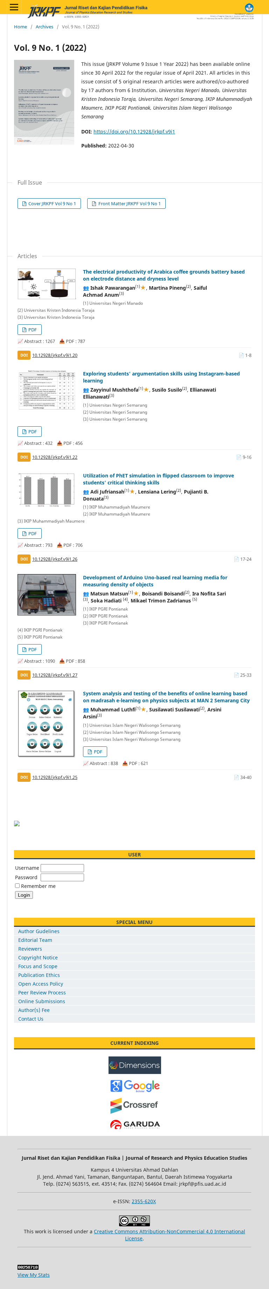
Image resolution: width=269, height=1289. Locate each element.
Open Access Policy (40, 983)
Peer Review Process (42, 992)
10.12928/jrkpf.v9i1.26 (54, 559)
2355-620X (144, 1201)
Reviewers (30, 948)
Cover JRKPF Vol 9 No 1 (51, 203)
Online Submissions (41, 1001)
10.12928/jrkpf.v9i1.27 (54, 675)
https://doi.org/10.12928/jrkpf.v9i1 (134, 131)
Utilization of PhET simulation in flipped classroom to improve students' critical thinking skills (158, 479)
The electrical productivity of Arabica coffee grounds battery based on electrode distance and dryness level (164, 275)
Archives (44, 26)
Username (27, 867)
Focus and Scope (37, 966)
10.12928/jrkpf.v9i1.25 (54, 777)
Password (26, 877)
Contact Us (30, 1018)
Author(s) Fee (34, 1010)
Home (20, 26)
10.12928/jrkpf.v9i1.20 (54, 355)
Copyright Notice (38, 957)
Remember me (38, 886)
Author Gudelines (39, 931)
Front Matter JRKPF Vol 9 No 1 (129, 203)
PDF (32, 329)
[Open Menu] (14, 7)
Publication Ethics (39, 975)
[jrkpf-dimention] (134, 1072)
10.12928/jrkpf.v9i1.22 (54, 457)
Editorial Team (35, 940)
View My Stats (34, 1274)
